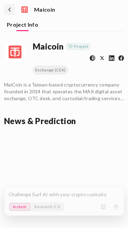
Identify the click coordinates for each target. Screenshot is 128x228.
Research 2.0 (47, 206)
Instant (19, 206)
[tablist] (64, 25)
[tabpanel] (64, 82)
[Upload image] (103, 207)
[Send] (116, 206)
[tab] (22, 25)
